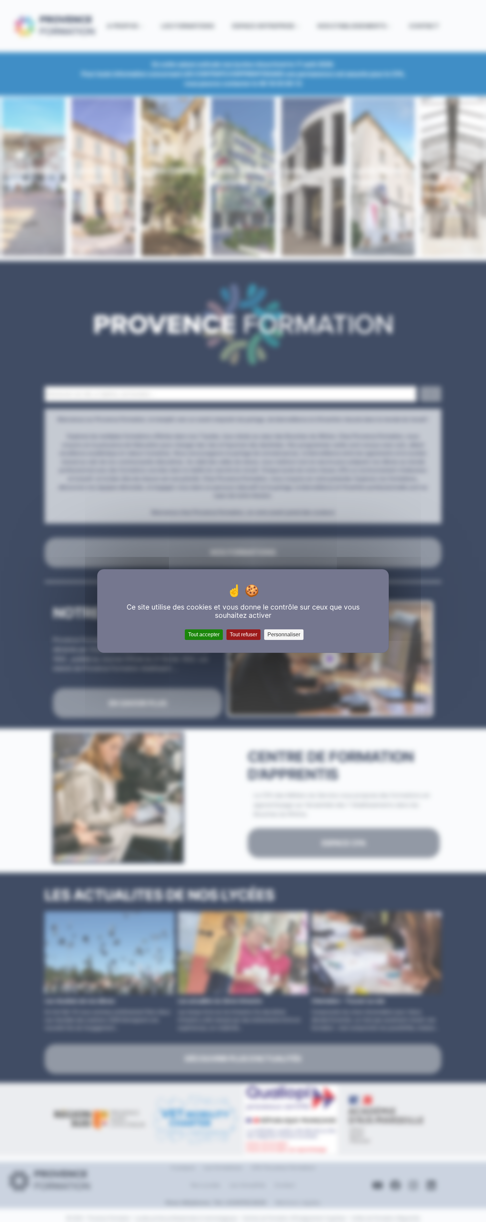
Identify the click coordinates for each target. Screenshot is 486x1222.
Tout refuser (243, 634)
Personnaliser (283, 634)
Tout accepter (204, 634)
